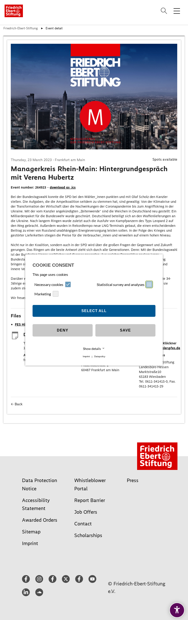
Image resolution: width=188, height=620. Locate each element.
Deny (62, 330)
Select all (94, 311)
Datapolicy (99, 356)
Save (125, 330)
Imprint (86, 356)
